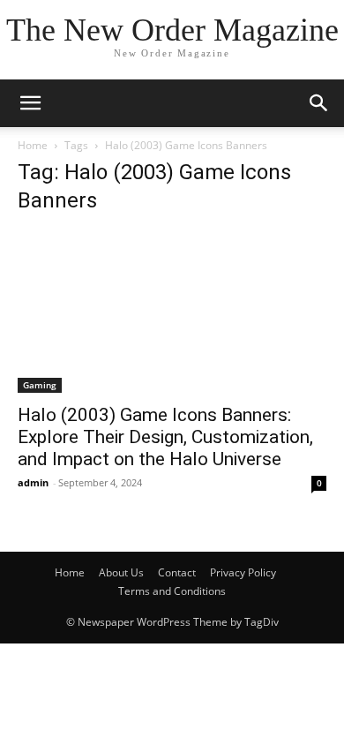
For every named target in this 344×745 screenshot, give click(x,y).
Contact (177, 572)
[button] (319, 103)
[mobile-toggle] (30, 103)
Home (33, 145)
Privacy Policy (243, 572)
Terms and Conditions (172, 590)
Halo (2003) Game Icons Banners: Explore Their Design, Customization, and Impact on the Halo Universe (165, 437)
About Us (121, 572)
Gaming (39, 385)
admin (33, 482)
